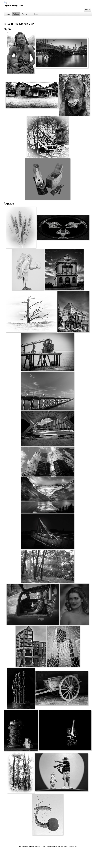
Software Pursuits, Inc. (70, 846)
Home (7, 14)
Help (35, 14)
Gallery (16, 14)
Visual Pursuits (41, 846)
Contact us (26, 14)
